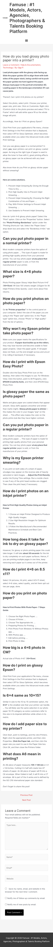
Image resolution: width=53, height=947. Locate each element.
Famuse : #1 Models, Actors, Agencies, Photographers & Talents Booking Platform (27, 18)
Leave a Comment (11, 65)
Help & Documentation (30, 65)
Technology (8, 68)
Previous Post (26, 795)
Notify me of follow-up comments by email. (26, 898)
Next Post (26, 800)
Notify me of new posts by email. (21, 904)
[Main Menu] (26, 40)
